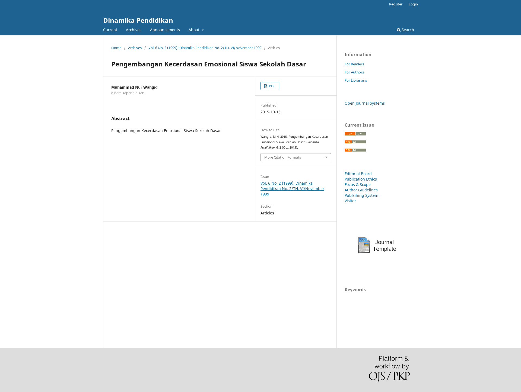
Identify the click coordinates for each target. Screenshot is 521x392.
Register (395, 4)
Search (407, 29)
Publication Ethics (361, 179)
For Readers (354, 64)
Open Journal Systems (365, 103)
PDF (271, 85)
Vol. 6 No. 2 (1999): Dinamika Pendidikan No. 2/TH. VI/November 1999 (204, 47)
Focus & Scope (358, 184)
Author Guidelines (361, 189)
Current (110, 29)
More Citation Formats (282, 157)
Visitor (350, 200)
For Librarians (356, 80)
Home (116, 47)
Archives (133, 29)
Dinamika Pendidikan (138, 20)
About (195, 29)
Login (413, 4)
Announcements (165, 29)
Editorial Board (358, 173)
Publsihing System (361, 195)
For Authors (354, 72)
